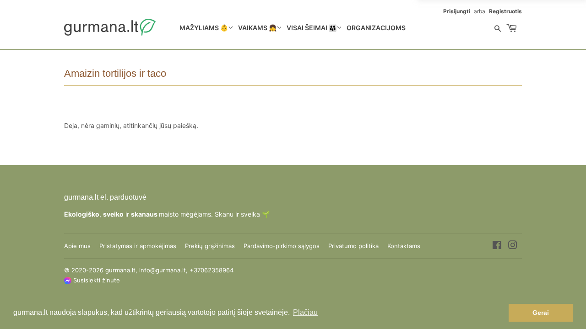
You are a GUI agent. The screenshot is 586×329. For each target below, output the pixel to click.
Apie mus (77, 245)
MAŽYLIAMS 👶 (203, 28)
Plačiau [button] (305, 312)
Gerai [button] (540, 312)
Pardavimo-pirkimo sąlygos (282, 245)
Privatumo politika (353, 245)
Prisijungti (456, 11)
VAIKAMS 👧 (257, 28)
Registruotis (505, 11)
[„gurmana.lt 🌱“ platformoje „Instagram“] (512, 246)
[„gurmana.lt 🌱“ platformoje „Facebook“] (497, 246)
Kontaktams (403, 245)
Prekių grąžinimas (210, 245)
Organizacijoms (376, 28)
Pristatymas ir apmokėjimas (137, 245)
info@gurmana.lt (162, 270)
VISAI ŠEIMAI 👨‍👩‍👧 (311, 28)
